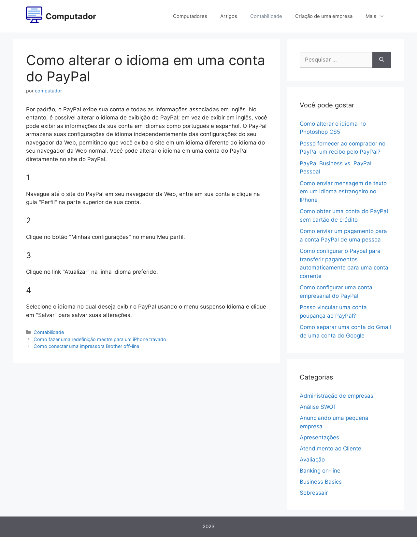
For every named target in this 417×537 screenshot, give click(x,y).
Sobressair (314, 492)
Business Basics (321, 481)
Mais (371, 16)
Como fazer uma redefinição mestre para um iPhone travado (100, 339)
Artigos (228, 16)
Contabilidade (266, 16)
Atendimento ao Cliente (330, 448)
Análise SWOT (318, 407)
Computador (71, 16)
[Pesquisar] (381, 60)
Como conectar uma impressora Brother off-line (86, 346)
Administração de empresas (336, 395)
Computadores (190, 16)
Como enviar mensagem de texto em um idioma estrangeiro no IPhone (343, 191)
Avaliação (312, 459)
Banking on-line (320, 470)
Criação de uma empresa (323, 16)
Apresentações (319, 437)
